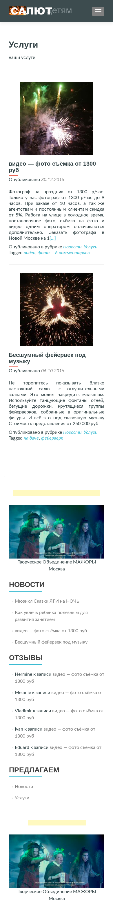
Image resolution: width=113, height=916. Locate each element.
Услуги (90, 247)
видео (29, 252)
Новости (72, 247)
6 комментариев (72, 252)
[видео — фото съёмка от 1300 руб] (56, 118)
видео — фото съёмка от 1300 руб (51, 630)
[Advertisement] (56, 493)
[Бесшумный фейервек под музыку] (56, 309)
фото (44, 252)
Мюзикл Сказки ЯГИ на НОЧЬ (47, 601)
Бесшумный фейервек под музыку (51, 642)
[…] (53, 238)
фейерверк (52, 438)
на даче (31, 438)
